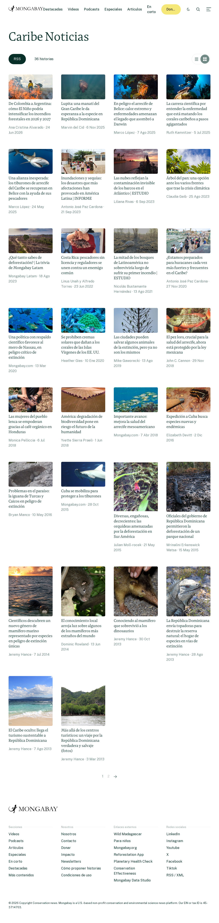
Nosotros (68, 834)
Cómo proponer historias (81, 868)
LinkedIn (173, 834)
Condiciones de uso (76, 875)
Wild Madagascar (128, 834)
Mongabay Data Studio (132, 880)
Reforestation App (129, 855)
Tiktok (171, 868)
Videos (73, 9)
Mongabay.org (125, 848)
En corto (15, 861)
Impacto (68, 855)
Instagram (174, 841)
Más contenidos (21, 875)
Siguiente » (115, 776)
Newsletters (71, 861)
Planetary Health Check (133, 861)
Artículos (134, 9)
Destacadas (53, 9)
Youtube (172, 848)
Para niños (122, 841)
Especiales (113, 9)
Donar (171, 9)
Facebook (174, 861)
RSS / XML (175, 875)
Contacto (68, 841)
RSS (17, 59)
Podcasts (91, 9)
